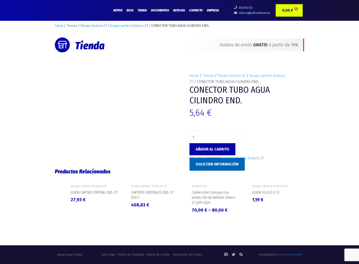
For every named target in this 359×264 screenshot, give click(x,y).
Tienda (142, 10)
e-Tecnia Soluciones (290, 254)
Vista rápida (94, 176)
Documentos (160, 10)
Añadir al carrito (212, 149)
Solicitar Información (217, 164)
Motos (117, 10)
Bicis (130, 10)
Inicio (59, 26)
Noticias (179, 10)
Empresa (213, 10)
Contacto (196, 10)
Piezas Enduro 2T (93, 26)
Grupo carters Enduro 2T (129, 26)
